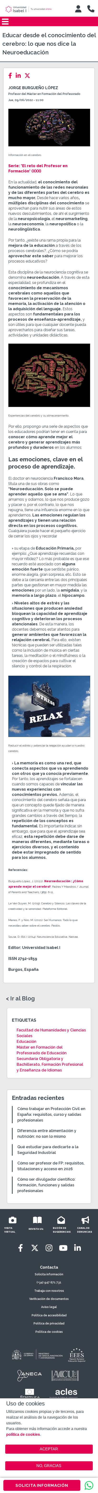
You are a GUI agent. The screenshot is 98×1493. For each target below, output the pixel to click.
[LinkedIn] (20, 76)
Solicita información (49, 1274)
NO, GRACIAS (48, 1466)
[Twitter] (28, 76)
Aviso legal (49, 1307)
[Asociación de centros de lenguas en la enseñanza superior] (63, 1394)
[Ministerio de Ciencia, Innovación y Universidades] (37, 1354)
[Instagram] (49, 1248)
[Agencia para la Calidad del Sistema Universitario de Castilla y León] (65, 1375)
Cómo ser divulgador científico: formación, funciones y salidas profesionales (46, 1185)
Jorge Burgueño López (33, 88)
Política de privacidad (49, 1323)
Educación (26, 1041)
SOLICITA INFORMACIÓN (41, 1485)
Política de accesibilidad (49, 1315)
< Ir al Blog (20, 998)
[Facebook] (11, 76)
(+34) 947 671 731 (49, 1282)
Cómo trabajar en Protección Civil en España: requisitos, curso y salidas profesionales (51, 1114)
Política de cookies (49, 1331)
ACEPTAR (49, 1449)
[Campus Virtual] (78, 8)
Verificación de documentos (49, 1299)
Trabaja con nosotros (49, 1290)
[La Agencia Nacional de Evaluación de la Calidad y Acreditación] (29, 1375)
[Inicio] (35, 9)
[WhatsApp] (89, 1485)
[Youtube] (63, 1248)
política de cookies (23, 1434)
